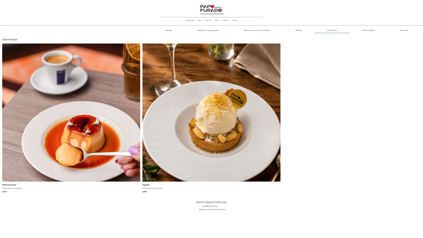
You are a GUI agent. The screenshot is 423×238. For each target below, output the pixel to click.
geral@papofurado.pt (210, 206)
